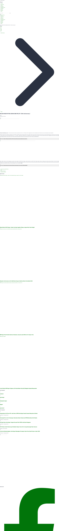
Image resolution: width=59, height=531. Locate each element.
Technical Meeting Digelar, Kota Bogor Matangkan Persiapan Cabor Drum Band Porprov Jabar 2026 (20, 431)
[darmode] (0, 14)
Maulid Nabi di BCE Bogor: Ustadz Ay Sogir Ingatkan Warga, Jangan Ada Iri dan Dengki (17, 227)
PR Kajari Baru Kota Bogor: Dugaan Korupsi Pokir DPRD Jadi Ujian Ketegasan (15, 422)
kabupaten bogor (3, 400)
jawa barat (2, 408)
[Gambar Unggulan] (29, 118)
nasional (1, 393)
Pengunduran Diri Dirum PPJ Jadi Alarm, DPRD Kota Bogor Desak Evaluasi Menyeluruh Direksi (18, 413)
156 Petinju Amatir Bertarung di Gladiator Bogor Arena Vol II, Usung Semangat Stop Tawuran (18, 426)
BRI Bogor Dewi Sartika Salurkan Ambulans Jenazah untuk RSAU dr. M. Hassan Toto (17, 334)
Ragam (1, 111)
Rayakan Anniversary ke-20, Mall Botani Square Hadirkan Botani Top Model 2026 (16, 281)
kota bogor (2, 397)
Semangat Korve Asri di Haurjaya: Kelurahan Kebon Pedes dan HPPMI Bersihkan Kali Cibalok (18, 417)
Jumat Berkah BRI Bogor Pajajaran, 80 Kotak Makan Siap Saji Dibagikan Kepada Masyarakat (18, 388)
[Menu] (0, 0)
